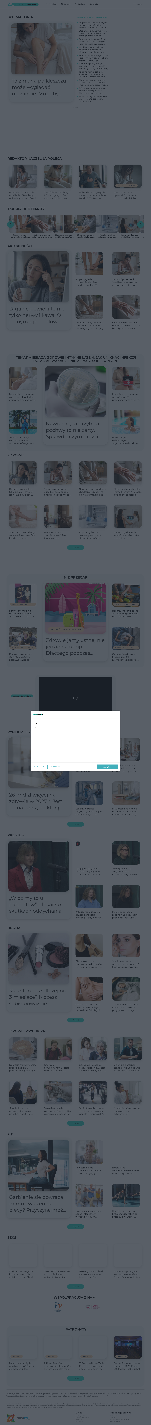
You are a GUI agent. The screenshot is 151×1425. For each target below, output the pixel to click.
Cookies (48, 760)
